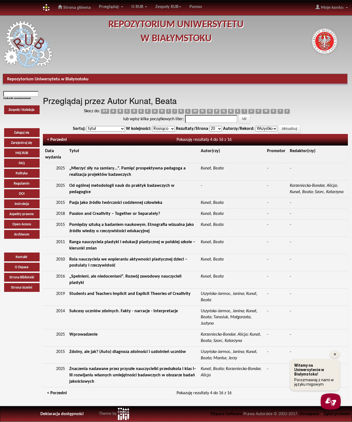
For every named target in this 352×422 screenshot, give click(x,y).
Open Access (21, 224)
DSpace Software (226, 414)
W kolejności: (138, 129)
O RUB (137, 7)
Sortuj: (79, 129)
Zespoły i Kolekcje (22, 110)
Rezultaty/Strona (192, 129)
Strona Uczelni (21, 287)
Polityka (22, 173)
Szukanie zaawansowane (17, 98)
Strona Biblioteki (21, 277)
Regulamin (21, 183)
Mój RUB (21, 153)
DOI (21, 194)
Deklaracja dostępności (62, 414)
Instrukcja (22, 204)
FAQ (22, 163)
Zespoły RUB (166, 7)
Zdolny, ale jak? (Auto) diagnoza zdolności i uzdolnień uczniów (127, 352)
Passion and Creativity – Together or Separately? (114, 214)
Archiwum (21, 234)
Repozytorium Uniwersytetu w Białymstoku (48, 79)
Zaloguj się (21, 133)
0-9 (105, 111)
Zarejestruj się (21, 143)
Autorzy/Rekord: (238, 129)
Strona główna (76, 8)
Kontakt (22, 257)
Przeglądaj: (109, 7)
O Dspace (22, 267)
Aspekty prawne (21, 214)
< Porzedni (57, 140)
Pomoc (195, 7)
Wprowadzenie (83, 334)
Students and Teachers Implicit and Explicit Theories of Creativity (130, 294)
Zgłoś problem (337, 414)
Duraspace (309, 414)
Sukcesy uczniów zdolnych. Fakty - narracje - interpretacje (123, 311)
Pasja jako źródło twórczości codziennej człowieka (115, 203)
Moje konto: (332, 8)
